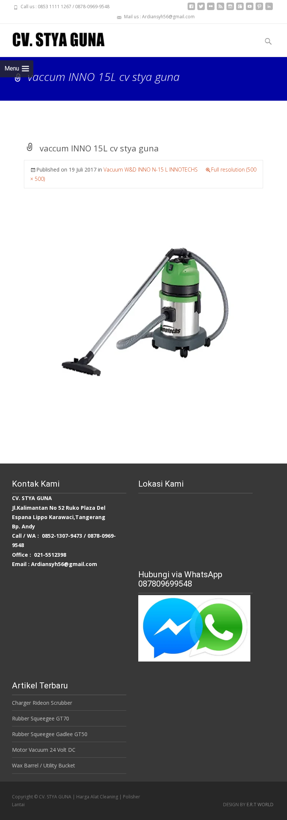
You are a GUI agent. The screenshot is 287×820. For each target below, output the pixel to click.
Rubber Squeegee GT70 (40, 718)
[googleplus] (240, 9)
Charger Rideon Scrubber (42, 702)
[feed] (220, 9)
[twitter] (201, 9)
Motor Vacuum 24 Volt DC (43, 749)
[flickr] (211, 9)
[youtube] (249, 9)
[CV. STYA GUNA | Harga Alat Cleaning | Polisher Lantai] (52, 39)
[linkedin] (269, 9)
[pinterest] (259, 9)
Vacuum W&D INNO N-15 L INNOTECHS (151, 169)
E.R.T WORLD (260, 804)
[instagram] (230, 9)
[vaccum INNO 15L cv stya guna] (143, 313)
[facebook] (191, 9)
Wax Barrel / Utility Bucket (43, 765)
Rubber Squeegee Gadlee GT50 (49, 734)
